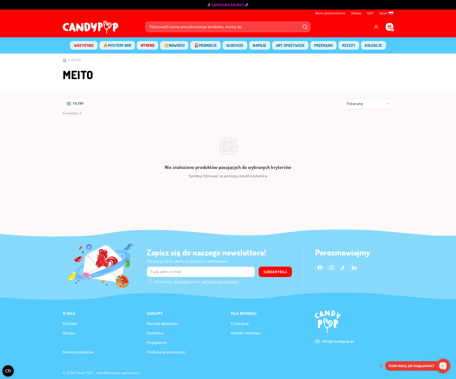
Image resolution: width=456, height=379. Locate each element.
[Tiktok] (342, 267)
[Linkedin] (354, 267)
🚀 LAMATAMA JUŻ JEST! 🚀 (228, 5)
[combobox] (368, 104)
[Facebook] (320, 267)
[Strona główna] (92, 29)
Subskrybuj (275, 271)
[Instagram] (331, 267)
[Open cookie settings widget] (8, 371)
